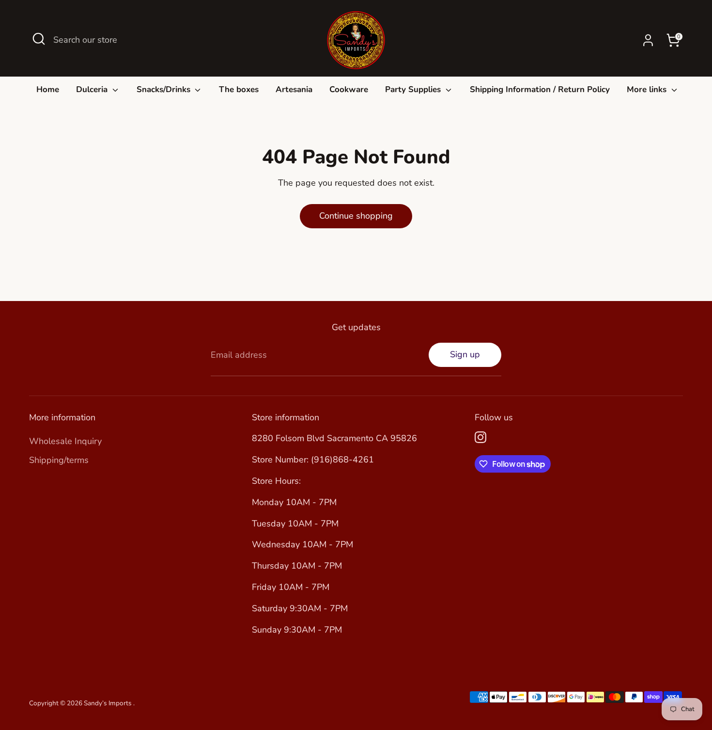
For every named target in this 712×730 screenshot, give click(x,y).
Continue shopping (356, 216)
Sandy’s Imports (108, 703)
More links (648, 89)
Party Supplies (414, 89)
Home (47, 89)
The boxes (239, 89)
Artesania (294, 89)
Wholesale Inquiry (65, 441)
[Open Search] (38, 38)
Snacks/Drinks (165, 89)
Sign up (465, 354)
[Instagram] (480, 437)
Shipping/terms (59, 460)
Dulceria (93, 89)
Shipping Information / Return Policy (540, 89)
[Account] (648, 40)
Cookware (348, 89)
